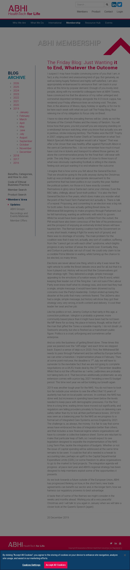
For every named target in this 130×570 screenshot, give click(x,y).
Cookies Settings (31, 565)
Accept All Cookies (56, 565)
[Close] (124, 555)
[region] (65, 560)
